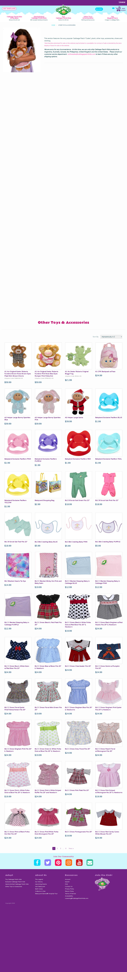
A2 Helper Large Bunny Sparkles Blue (17, 419)
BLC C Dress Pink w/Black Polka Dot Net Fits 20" (16, 833)
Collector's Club (40, 891)
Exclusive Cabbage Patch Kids (15, 882)
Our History (39, 882)
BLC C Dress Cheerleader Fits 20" (78, 666)
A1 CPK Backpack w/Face (105, 372)
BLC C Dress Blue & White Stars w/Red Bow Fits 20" (16, 667)
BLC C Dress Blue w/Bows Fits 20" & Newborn (48, 667)
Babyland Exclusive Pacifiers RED (78, 459)
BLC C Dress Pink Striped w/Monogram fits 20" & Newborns (108, 791)
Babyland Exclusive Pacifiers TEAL (108, 459)
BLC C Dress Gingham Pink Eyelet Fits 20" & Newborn (108, 708)
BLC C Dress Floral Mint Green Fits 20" (48, 708)
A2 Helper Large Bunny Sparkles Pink (48, 419)
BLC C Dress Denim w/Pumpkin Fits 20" (107, 667)
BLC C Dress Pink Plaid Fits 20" (77, 790)
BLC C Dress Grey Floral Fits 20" (77, 749)
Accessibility (69, 896)
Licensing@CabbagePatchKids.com (76, 898)
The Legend (39, 879)
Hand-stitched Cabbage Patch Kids (17, 884)
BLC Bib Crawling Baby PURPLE (107, 542)
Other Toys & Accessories (88, 18)
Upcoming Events (41, 884)
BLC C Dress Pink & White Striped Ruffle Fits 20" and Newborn (48, 791)
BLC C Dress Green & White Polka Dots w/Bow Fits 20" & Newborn (48, 750)
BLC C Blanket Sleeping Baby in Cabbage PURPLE (16, 623)
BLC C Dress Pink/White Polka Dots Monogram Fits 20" (46, 833)
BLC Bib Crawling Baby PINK (76, 542)
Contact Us (68, 886)
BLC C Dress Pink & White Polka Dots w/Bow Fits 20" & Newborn (17, 791)
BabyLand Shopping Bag (44, 500)
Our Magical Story (112, 18)
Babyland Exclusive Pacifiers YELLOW (15, 501)
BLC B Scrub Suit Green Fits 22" (77, 500)
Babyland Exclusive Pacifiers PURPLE (46, 460)
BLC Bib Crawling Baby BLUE (46, 542)
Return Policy (69, 891)
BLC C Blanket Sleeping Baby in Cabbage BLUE (77, 582)
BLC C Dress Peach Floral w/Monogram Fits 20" (105, 750)
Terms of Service (70, 893)
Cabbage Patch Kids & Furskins (14, 18)
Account (67, 879)
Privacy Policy (69, 889)
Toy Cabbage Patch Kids (63, 18)
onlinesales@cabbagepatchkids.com (81, 54)
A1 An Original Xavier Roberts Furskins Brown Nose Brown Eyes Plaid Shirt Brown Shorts (17, 374)
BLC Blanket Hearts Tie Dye (15, 581)
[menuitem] (14, 18)
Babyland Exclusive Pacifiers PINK (17, 459)
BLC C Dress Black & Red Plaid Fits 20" (48, 623)
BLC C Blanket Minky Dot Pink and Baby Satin (48, 582)
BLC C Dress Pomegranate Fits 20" (78, 832)
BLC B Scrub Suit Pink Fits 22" (106, 500)
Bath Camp (39, 889)
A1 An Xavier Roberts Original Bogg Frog (77, 373)
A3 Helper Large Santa (74, 418)
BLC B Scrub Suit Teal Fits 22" (15, 542)
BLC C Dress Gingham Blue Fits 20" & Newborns (78, 708)
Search (67, 882)
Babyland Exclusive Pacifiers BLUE (108, 418)
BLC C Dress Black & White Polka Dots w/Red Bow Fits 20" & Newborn (78, 624)
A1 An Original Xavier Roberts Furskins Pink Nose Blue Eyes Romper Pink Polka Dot (46, 374)
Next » (71, 848)
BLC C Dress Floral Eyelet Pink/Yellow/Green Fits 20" (15, 708)
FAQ (66, 884)
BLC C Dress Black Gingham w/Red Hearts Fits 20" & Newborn (108, 623)
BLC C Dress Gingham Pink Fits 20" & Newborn (18, 750)
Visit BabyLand (40, 886)
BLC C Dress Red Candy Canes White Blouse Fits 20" (107, 833)
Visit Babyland (9, 8)
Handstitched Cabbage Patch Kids (39, 18)
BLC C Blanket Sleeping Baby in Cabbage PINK (107, 582)
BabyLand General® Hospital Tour (46, 893)
